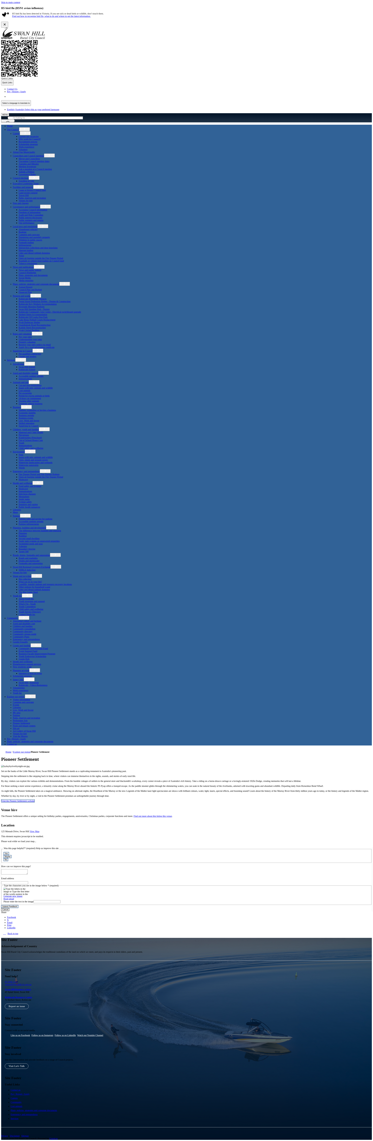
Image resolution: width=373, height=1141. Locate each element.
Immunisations (25, 378)
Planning (23, 533)
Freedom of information (30, 212)
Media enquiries (26, 280)
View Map (34, 831)
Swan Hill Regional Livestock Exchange (31, 567)
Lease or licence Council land (32, 190)
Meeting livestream (27, 166)
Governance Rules (27, 174)
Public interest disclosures (30, 217)
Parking (16, 516)
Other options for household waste (34, 587)
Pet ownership (25, 393)
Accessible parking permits (31, 376)
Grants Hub (24, 659)
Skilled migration (26, 423)
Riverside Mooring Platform (31, 306)
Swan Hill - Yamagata (29, 682)
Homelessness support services (27, 664)
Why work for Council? (30, 139)
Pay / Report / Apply (16, 739)
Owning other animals (29, 401)
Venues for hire (26, 200)
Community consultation (24, 629)
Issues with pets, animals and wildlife (36, 388)
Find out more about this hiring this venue (153, 816)
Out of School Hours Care (31, 440)
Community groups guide (24, 634)
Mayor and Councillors (29, 158)
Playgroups (24, 435)
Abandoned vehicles (28, 229)
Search (4, 117)
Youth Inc (17, 596)
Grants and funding (22, 645)
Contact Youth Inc (27, 614)
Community (12, 618)
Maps (15, 512)
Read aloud (8, 899)
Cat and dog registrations (30, 385)
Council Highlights (27, 272)
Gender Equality (20, 642)
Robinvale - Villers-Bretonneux (33, 685)
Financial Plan (25, 292)
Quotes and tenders (27, 356)
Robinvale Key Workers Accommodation (38, 304)
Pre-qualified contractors (30, 354)
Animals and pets (21, 382)
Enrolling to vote (26, 181)
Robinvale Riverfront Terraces (32, 299)
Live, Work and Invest (29, 420)
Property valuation (27, 342)
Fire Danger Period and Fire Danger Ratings (39, 474)
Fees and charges (21, 203)
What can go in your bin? (30, 581)
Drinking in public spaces (30, 240)
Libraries (17, 509)
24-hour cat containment (30, 398)
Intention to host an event (30, 673)
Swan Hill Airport (27, 367)
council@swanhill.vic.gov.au (18, 984)
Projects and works (21, 296)
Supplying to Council (22, 351)
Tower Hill (24, 195)
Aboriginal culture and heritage (27, 621)
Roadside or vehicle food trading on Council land (41, 261)
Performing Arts (20, 720)
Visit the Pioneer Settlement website (17, 801)
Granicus (53, 1138)
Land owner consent (28, 193)
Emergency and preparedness (26, 471)
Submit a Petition (26, 172)
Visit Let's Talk (17, 1066)
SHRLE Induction (27, 570)
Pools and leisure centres (24, 726)
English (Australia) (33, 96)
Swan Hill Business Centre (18, 989)
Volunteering (19, 688)
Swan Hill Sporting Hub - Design (34, 309)
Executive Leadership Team (25, 183)
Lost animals (24, 390)
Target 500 (24, 551)
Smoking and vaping (28, 504)
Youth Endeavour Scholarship (32, 656)
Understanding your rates (30, 339)
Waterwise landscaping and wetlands (35, 462)
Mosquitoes (24, 496)
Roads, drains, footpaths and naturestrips (31, 555)
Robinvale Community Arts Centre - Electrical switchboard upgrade (50, 312)
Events (16, 705)
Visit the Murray (20, 736)
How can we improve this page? (16, 866)
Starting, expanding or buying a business (37, 410)
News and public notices (30, 270)
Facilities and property (23, 187)
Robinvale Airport (27, 369)
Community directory (22, 631)
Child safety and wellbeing (31, 448)
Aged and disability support (25, 373)
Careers (16, 133)
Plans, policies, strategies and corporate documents (36, 284)
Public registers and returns (31, 220)
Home (8, 752)
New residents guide (22, 667)
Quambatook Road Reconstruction (35, 325)
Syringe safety (25, 502)
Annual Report (25, 287)
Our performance (26, 223)
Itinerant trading (26, 250)
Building (23, 536)
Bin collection (25, 579)
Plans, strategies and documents (33, 275)
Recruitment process (28, 141)
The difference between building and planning (40, 530)
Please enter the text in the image (18, 901)
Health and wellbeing (22, 483)
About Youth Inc (26, 598)
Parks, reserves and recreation (32, 198)
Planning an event (21, 670)
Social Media (25, 278)
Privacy (4, 1136)
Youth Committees (27, 606)
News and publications (23, 267)
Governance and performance (26, 207)
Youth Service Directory (30, 612)
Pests (21, 454)
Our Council (13, 129)
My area (16, 712)
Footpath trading (26, 242)
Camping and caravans (29, 234)
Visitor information (21, 699)
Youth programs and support (32, 601)
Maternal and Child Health (31, 432)
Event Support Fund (28, 651)
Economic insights (27, 413)
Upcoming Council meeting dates (34, 161)
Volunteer (23, 149)
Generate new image (12, 896)
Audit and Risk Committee (31, 215)
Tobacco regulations (28, 263)
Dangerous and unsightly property (34, 237)
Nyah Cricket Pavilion (29, 330)
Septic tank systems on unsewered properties (39, 541)
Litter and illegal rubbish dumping (34, 253)
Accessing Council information (33, 210)
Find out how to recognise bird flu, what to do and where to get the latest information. (51, 16)
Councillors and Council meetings (28, 156)
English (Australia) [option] (33, 109)
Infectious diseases (27, 494)
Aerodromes (18, 364)
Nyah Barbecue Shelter (29, 322)
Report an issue (17, 1006)
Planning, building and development (29, 527)
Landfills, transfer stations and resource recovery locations (45, 584)
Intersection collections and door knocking (38, 248)
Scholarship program (28, 144)
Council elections (21, 178)
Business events (26, 418)
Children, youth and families (26, 429)
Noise (21, 255)
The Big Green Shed (28, 592)
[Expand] (24, 129)
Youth (21, 443)
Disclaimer (15, 1136)
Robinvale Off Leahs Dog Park (33, 317)
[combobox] (16, 103)
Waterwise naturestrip (28, 465)
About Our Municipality (24, 152)
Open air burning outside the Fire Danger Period (41, 258)
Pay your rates (25, 337)
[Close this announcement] (4, 25)
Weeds (22, 468)
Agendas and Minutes (29, 164)
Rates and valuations (22, 334)
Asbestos (23, 546)
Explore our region (15, 696)
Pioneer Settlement (21, 723)
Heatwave (23, 479)
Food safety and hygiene (30, 486)
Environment (19, 452)
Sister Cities (18, 679)
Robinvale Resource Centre (18, 997)
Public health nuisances (29, 507)
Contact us (12, 744)
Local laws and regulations (25, 226)
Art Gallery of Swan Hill (24, 731)
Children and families (22, 626)
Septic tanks (24, 499)
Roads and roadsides (28, 558)
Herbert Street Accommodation (33, 314)
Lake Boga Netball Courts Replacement (37, 320)
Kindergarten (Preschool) (30, 437)
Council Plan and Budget (30, 289)
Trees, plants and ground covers (33, 460)
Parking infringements (29, 524)
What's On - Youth (27, 604)
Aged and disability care (24, 623)
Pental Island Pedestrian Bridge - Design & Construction (45, 301)
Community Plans (21, 636)
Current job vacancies (29, 136)
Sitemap (25, 1136)
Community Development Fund (33, 648)
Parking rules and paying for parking (35, 519)
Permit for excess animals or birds (34, 395)
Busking (22, 232)
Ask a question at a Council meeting (35, 169)
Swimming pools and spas (31, 543)
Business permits (26, 415)
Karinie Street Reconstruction (32, 327)
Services (11, 360)
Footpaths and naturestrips (31, 563)
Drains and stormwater (29, 561)
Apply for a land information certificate (36, 347)
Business (17, 407)
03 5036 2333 (11, 982)
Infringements (25, 245)
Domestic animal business (30, 403)
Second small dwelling (29, 538)
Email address (7, 878)
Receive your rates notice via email (35, 344)
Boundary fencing (27, 549)
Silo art (16, 728)
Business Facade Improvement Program (37, 653)
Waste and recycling (22, 576)
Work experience (26, 147)
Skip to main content (10, 2)
